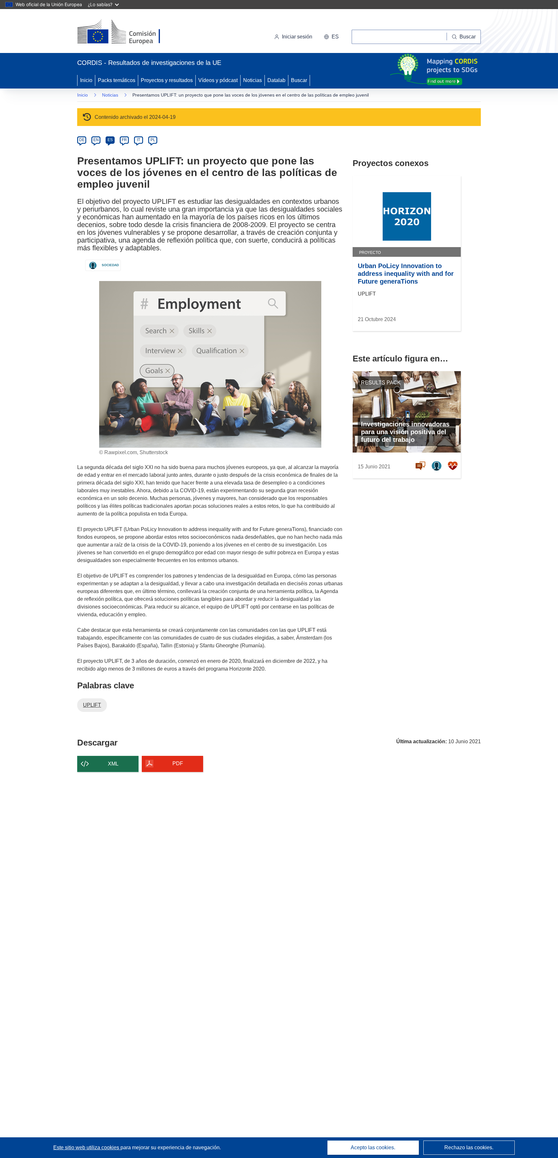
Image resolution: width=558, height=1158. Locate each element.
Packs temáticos (116, 80)
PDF (177, 763)
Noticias (252, 80)
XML (113, 764)
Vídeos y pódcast (218, 80)
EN (96, 140)
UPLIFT (92, 705)
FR (124, 140)
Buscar (299, 80)
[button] (331, 37)
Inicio (86, 80)
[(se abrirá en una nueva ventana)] (129, 32)
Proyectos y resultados (167, 80)
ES (110, 140)
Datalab (276, 80)
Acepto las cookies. (373, 1147)
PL (152, 140)
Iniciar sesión (297, 36)
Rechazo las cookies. (468, 1147)
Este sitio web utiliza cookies (86, 1147)
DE (82, 140)
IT (138, 140)
